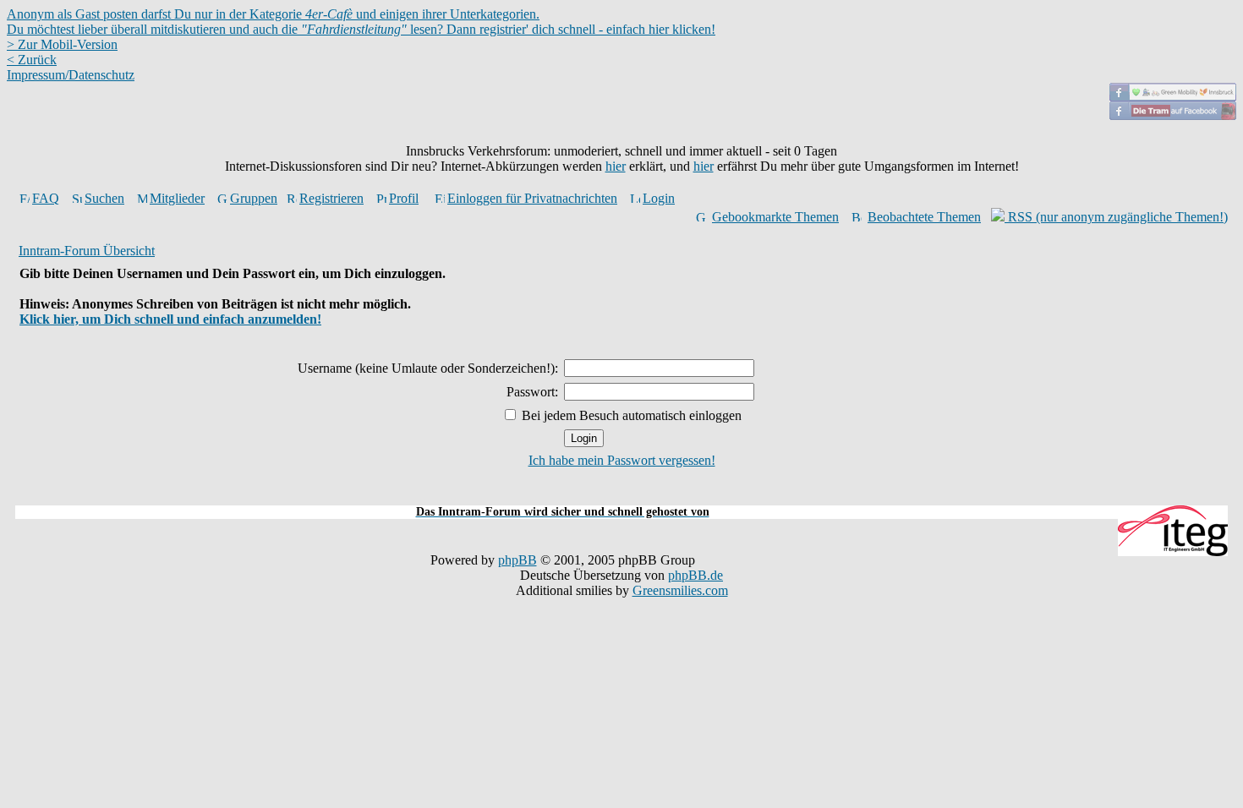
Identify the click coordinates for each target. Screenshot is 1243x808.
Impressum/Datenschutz (70, 75)
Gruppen (253, 198)
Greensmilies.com (680, 590)
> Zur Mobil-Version (62, 44)
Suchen (104, 198)
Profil (404, 198)
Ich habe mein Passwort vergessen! (621, 460)
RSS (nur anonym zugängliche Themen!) (1116, 217)
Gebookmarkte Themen (775, 217)
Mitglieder (177, 198)
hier (615, 166)
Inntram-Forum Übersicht (87, 250)
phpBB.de (695, 575)
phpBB (517, 560)
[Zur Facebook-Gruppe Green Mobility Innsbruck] (1172, 97)
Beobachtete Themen (924, 217)
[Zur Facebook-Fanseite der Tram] (1172, 115)
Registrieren (331, 198)
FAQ (45, 198)
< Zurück (32, 59)
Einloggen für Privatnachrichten (532, 198)
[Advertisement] (621, 495)
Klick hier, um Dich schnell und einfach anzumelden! (170, 319)
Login (659, 198)
